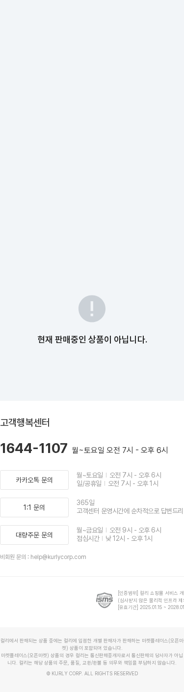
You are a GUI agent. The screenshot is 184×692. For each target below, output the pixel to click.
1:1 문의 (34, 507)
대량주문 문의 (34, 535)
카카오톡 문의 (34, 480)
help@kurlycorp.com (58, 557)
